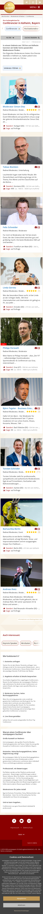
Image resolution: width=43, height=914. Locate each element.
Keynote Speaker (10, 643)
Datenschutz (28, 828)
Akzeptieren (21, 898)
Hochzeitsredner (31, 28)
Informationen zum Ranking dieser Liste (30, 619)
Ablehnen (21, 905)
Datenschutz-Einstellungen (21, 910)
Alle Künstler (5, 16)
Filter (8, 38)
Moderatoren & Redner (18, 16)
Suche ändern (31, 38)
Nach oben (32, 843)
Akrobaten (25, 643)
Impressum (14, 828)
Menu (33, 7)
